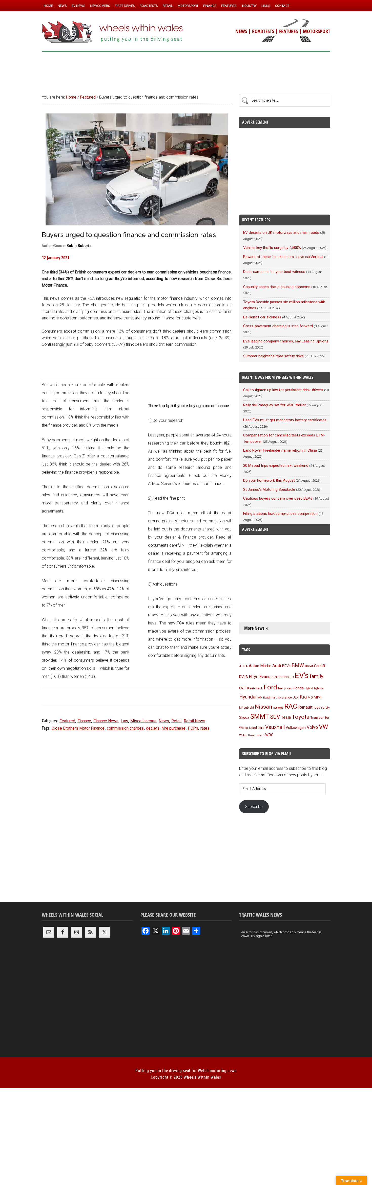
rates (205, 728)
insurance (285, 697)
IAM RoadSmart (267, 697)
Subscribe (254, 806)
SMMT (259, 716)
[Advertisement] (186, 70)
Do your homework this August (269, 480)
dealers (152, 728)
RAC (290, 706)
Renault (305, 707)
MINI (317, 697)
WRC (269, 735)
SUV (275, 717)
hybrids (319, 688)
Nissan (263, 706)
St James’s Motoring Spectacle (269, 489)
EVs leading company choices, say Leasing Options (285, 341)
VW (323, 726)
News (164, 720)
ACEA (243, 666)
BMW (298, 665)
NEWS (241, 31)
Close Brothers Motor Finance (78, 728)
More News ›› (256, 628)
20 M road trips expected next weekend (275, 465)
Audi (276, 665)
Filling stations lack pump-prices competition (280, 513)
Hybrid (309, 688)
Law (124, 720)
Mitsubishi (246, 707)
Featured (67, 720)
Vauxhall (275, 727)
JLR (296, 697)
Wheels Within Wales (112, 32)
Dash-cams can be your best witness (274, 271)
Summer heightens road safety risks (273, 356)
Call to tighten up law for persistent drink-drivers (283, 390)
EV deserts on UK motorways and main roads (281, 232)
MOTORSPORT (316, 31)
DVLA (243, 677)
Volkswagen (296, 727)
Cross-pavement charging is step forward (278, 326)
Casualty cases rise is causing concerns (276, 287)
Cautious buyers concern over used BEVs (277, 498)
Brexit (309, 666)
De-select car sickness (262, 317)
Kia (303, 697)
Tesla (286, 717)
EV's (302, 675)
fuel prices (285, 688)
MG (310, 697)
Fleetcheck (255, 688)
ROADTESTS (263, 31)
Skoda (244, 717)
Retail (176, 720)
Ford (270, 687)
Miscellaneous (143, 720)
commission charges (125, 728)
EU (292, 677)
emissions (280, 677)
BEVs (286, 666)
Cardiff (319, 666)
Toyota (300, 716)
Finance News (105, 720)
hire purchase (173, 728)
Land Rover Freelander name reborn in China (280, 450)
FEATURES (288, 31)
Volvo (312, 727)
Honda (298, 688)
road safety (322, 707)
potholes (278, 707)
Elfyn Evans (260, 676)
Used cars (256, 728)
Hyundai (247, 697)
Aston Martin (260, 665)
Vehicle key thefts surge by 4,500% (272, 247)
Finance (84, 720)
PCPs (193, 728)
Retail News (194, 720)
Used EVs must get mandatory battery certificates (284, 420)
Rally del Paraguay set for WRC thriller (274, 405)
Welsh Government (251, 735)
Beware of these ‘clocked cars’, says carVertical (283, 256)
